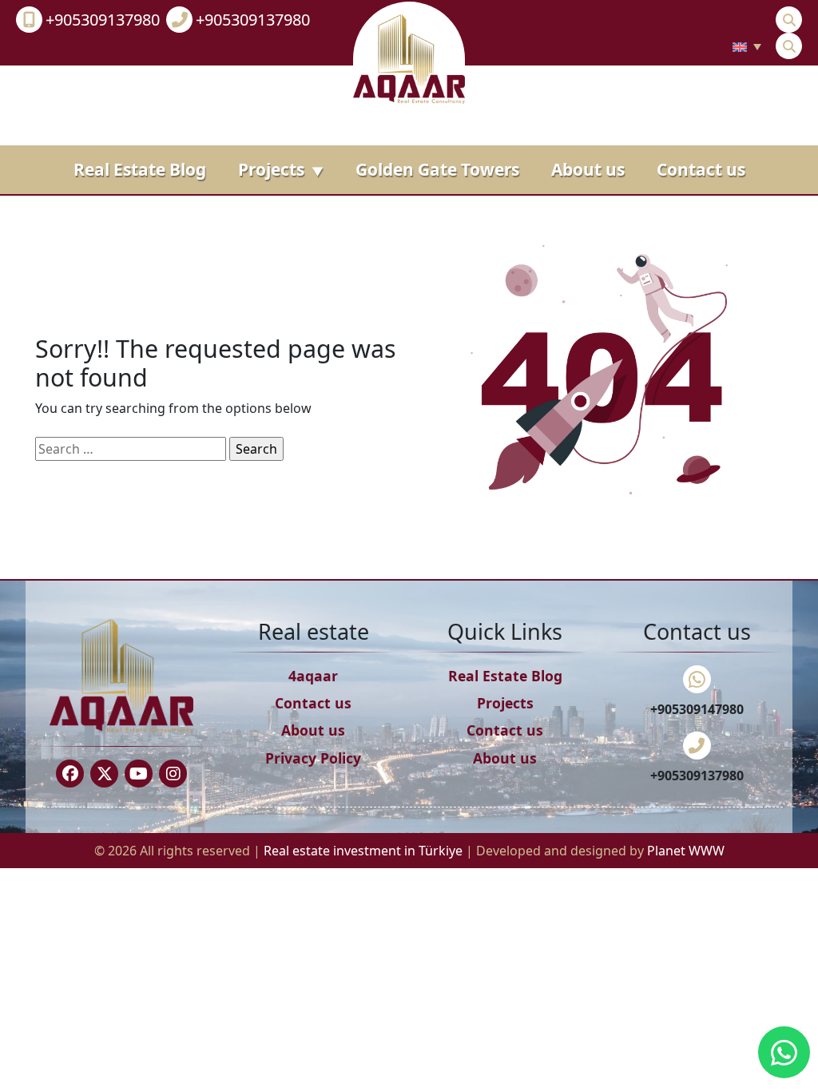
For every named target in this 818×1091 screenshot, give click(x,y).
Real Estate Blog (139, 169)
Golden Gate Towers (437, 169)
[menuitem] (747, 46)
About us (588, 169)
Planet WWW (686, 850)
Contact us (701, 169)
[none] (747, 46)
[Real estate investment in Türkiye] (409, 57)
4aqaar (313, 675)
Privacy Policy (313, 758)
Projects (281, 169)
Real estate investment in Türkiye (365, 850)
